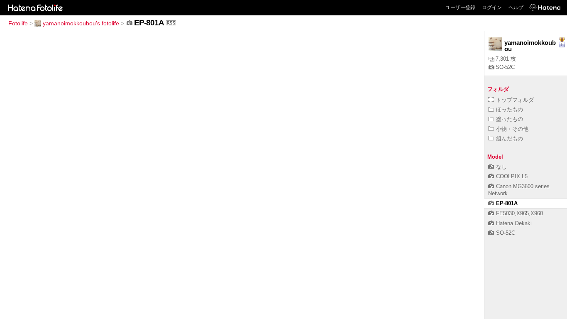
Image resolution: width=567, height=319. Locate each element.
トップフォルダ (515, 100)
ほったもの (509, 109)
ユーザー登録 (460, 7)
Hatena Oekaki (514, 223)
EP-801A (507, 203)
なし (501, 167)
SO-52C (505, 67)
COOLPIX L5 (512, 176)
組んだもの (509, 138)
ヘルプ (515, 7)
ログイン (492, 7)
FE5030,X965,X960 (519, 213)
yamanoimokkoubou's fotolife (81, 23)
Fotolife (18, 23)
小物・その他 (512, 129)
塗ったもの (509, 119)
